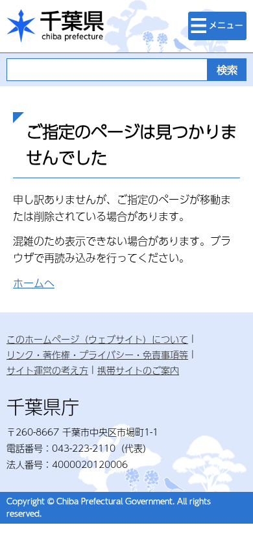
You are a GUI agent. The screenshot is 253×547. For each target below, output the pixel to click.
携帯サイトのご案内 (138, 370)
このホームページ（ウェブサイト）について (97, 339)
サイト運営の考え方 (47, 370)
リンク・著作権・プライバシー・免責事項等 (97, 354)
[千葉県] (55, 26)
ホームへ (33, 283)
